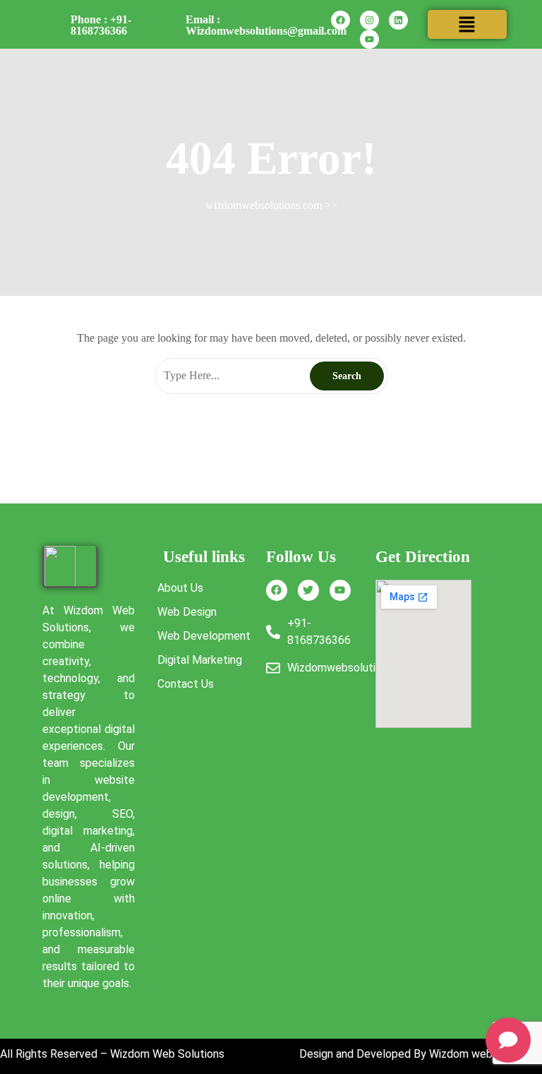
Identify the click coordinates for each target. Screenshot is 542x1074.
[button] (467, 24)
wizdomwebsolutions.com (263, 205)
